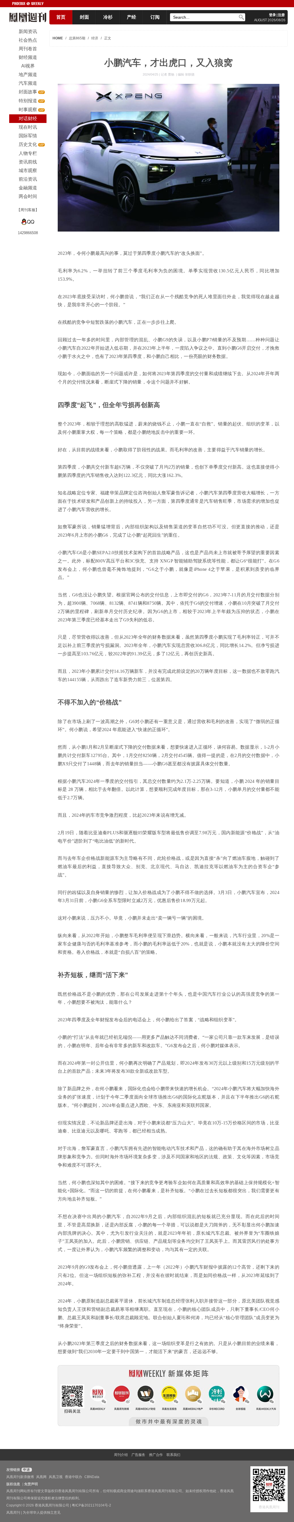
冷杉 (108, 17)
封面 (84, 17)
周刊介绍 (121, 1455)
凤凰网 (41, 1477)
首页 (60, 17)
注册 (281, 15)
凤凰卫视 (56, 1477)
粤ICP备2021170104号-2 (91, 1505)
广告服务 (138, 1455)
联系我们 (173, 1455)
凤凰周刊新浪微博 (20, 1477)
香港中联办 (73, 1477)
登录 (272, 15)
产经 (131, 17)
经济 (94, 38)
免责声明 (31, 1484)
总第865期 (77, 38)
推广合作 (156, 1455)
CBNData (91, 1477)
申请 (26, 1470)
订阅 (155, 17)
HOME (58, 38)
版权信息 (13, 1484)
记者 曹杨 (168, 74)
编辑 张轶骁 (186, 74)
